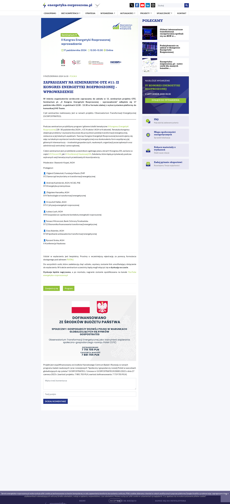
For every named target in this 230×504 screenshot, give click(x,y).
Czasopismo (50, 13)
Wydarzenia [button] (107, 13)
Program (69, 288)
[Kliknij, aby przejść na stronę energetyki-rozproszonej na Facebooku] (137, 5)
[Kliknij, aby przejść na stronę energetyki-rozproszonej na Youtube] (142, 5)
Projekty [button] (145, 13)
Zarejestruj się (51, 288)
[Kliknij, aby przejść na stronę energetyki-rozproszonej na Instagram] (153, 5)
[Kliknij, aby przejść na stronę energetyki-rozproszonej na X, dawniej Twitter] (132, 5)
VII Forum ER (55, 154)
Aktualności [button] (127, 13)
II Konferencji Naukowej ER (78, 154)
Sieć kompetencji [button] (70, 13)
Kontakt (181, 13)
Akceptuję (115, 501)
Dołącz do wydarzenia (165, 100)
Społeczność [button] (164, 13)
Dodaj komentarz (55, 401)
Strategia (90, 13)
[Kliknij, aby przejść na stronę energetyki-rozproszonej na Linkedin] (148, 5)
